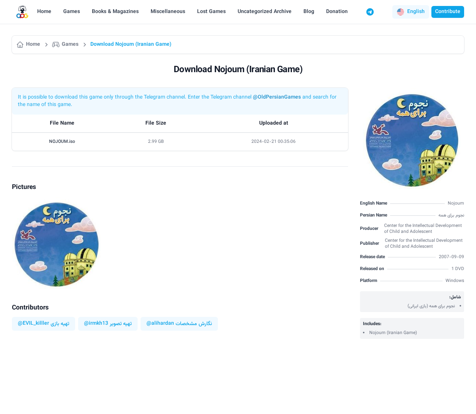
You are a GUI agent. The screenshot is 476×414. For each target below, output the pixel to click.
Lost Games (211, 12)
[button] (410, 12)
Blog (308, 12)
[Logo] (22, 12)
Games (71, 12)
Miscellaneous (168, 12)
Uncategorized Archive (265, 12)
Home (44, 12)
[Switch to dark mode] (384, 12)
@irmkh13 (96, 324)
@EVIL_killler (33, 324)
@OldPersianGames (277, 97)
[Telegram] (370, 12)
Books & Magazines (115, 12)
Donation (337, 12)
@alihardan (160, 324)
